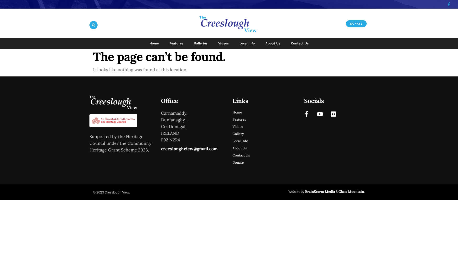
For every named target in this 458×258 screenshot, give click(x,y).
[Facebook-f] (307, 114)
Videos (223, 43)
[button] (93, 25)
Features (176, 43)
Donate (238, 162)
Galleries (201, 43)
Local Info (247, 43)
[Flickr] (333, 114)
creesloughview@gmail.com (189, 148)
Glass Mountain (351, 191)
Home (154, 43)
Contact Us (300, 43)
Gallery (238, 134)
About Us (272, 43)
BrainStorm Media (320, 191)
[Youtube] (320, 114)
